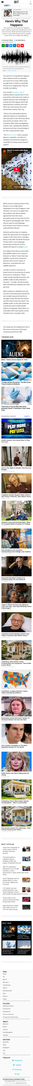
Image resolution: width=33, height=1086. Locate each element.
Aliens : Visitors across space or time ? (14, 360)
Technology (6, 985)
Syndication (6, 1011)
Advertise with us (8, 1006)
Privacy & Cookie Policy (10, 1017)
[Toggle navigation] (2, 2)
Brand (5, 1026)
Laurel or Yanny (18, 92)
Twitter (18, 1065)
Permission (6, 1008)
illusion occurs (12, 135)
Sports (5, 988)
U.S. (4, 1053)
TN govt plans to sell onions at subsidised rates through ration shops (11, 900)
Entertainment (7, 990)
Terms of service (8, 1014)
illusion (25, 247)
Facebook (18, 1060)
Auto (4, 993)
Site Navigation (8, 1032)
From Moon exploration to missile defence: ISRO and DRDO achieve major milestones (23, 953)
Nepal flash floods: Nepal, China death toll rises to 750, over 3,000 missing (10, 907)
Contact (5, 1035)
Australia (6, 1042)
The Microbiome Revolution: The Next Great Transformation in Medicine (16, 383)
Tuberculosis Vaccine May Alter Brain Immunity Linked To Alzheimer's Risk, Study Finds (15, 408)
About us (5, 1024)
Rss (18, 1074)
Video (5, 999)
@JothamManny (20, 40)
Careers (5, 1029)
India (4, 974)
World (5, 979)
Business (6, 982)
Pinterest (18, 1069)
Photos (5, 996)
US (4, 976)
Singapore (6, 1047)
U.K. (4, 1050)
